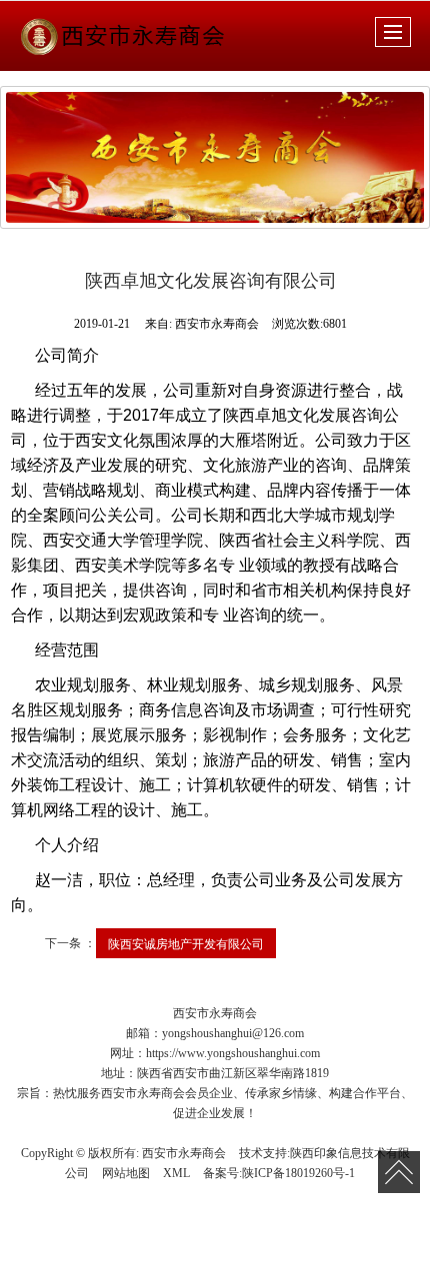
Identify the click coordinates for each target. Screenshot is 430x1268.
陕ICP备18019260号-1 (298, 1173)
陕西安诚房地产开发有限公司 (186, 942)
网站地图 (126, 1173)
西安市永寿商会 (184, 1153)
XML (176, 1173)
